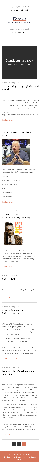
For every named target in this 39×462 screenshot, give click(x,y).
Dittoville (19, 18)
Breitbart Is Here (10, 279)
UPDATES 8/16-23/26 (19, 10)
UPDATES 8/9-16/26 (19, 32)
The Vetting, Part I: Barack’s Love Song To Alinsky (16, 216)
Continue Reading (8, 120)
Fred (27, 7)
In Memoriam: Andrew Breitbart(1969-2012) (12, 312)
